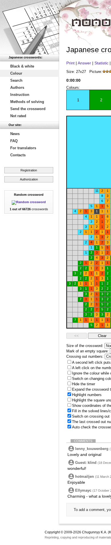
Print (70, 63)
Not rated (18, 116)
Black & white (22, 66)
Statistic (101, 63)
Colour (16, 73)
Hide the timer (83, 384)
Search (16, 80)
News (15, 134)
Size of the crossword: (84, 346)
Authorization (29, 179)
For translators (23, 148)
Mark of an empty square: (87, 351)
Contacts (18, 155)
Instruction (19, 94)
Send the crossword (28, 109)
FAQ (14, 141)
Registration (28, 170)
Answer (84, 63)
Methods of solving (27, 102)
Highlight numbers (87, 395)
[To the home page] (29, 27)
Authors (17, 87)
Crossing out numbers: (85, 356)
